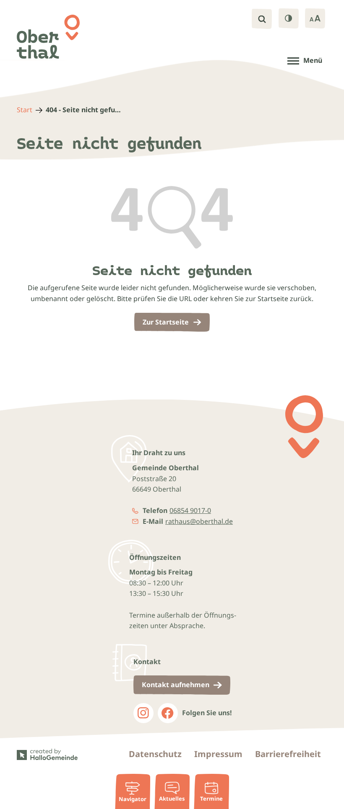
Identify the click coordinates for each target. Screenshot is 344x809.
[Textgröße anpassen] (315, 18)
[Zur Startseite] (48, 37)
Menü (312, 60)
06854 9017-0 (190, 510)
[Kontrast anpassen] (289, 18)
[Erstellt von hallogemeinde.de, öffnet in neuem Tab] (49, 754)
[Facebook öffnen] (168, 713)
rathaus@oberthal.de (199, 521)
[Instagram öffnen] (143, 713)
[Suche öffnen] (262, 19)
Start (24, 109)
